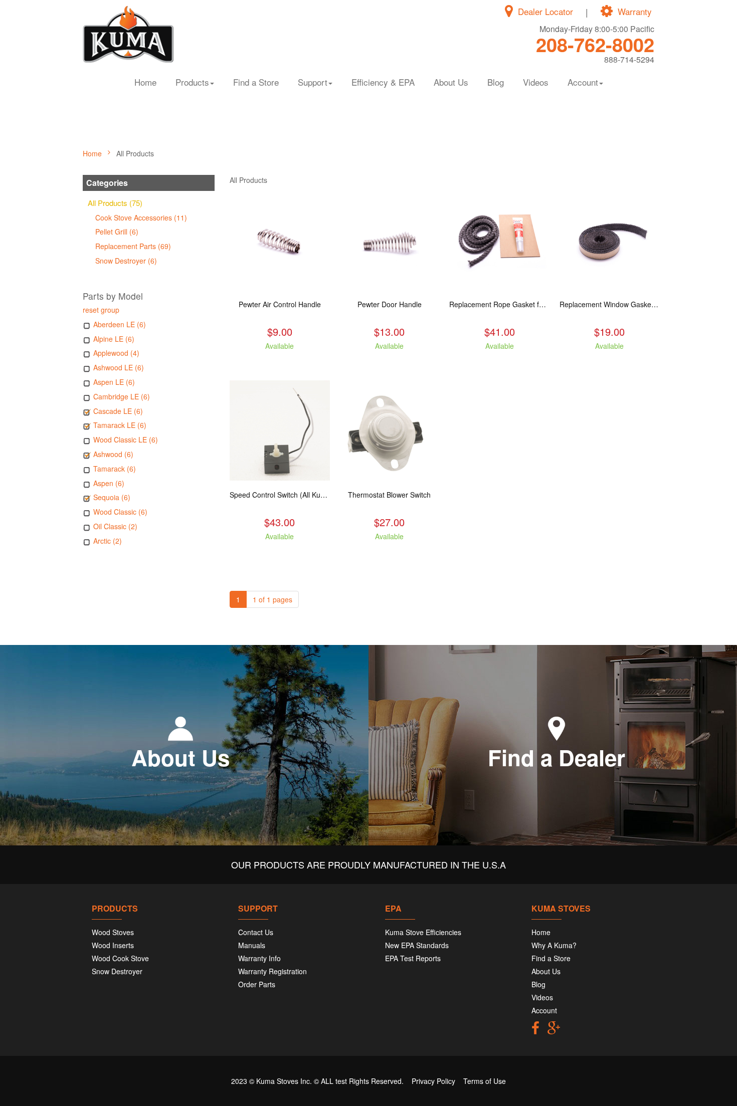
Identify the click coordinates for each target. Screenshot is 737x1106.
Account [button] (583, 82)
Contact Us (255, 932)
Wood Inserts (113, 945)
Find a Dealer (556, 757)
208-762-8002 (595, 44)
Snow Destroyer (117, 971)
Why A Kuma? (554, 945)
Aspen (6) (108, 483)
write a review (279, 364)
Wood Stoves (113, 932)
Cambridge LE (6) (121, 396)
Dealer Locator (545, 11)
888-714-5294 (629, 59)
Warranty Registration (272, 971)
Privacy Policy (433, 1081)
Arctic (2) (107, 541)
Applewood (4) (116, 353)
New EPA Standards (417, 945)
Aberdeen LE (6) (119, 324)
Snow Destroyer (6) (126, 261)
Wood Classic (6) (120, 512)
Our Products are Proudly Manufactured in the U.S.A (368, 864)
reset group (101, 310)
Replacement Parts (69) (133, 246)
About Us (451, 82)
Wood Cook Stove (120, 958)
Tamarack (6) (114, 469)
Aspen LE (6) (114, 382)
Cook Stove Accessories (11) (141, 217)
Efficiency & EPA (383, 82)
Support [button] (312, 82)
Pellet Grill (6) (116, 232)
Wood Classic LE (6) (125, 439)
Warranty (635, 11)
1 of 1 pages (272, 599)
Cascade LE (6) (118, 411)
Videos (535, 82)
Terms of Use (484, 1081)
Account (544, 1010)
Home (145, 82)
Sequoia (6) (111, 497)
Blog (495, 82)
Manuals (251, 945)
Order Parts (256, 984)
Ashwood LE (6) (118, 367)
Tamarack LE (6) (119, 425)
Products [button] (192, 82)
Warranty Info (259, 958)
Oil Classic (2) (115, 526)
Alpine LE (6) (113, 339)
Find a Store (256, 82)
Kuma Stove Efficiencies (423, 932)
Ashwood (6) (113, 454)
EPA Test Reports (413, 958)
